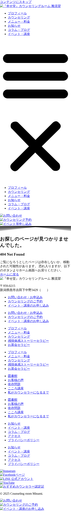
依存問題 (14, 384)
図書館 (12, 376)
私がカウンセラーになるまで (28, 392)
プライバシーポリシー (23, 440)
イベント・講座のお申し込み (28, 305)
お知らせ (14, 25)
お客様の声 (16, 380)
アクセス (14, 436)
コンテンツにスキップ (16, 2)
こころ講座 (16, 388)
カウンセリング (19, 17)
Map (44, 290)
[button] (35, 111)
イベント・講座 (19, 34)
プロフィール (17, 13)
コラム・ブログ (19, 29)
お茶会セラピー (19, 345)
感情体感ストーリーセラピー (28, 340)
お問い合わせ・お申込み (25, 297)
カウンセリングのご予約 (25, 301)
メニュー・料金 (19, 21)
